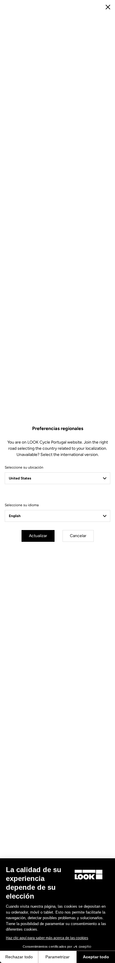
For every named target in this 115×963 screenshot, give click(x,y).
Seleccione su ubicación (24, 467)
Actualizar (38, 535)
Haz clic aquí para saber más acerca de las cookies (47, 938)
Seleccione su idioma (22, 505)
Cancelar (78, 535)
